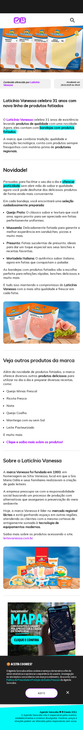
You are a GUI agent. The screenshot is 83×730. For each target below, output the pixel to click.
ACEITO (41, 693)
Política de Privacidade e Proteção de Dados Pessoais (33, 679)
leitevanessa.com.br (18, 538)
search (72, 20)
